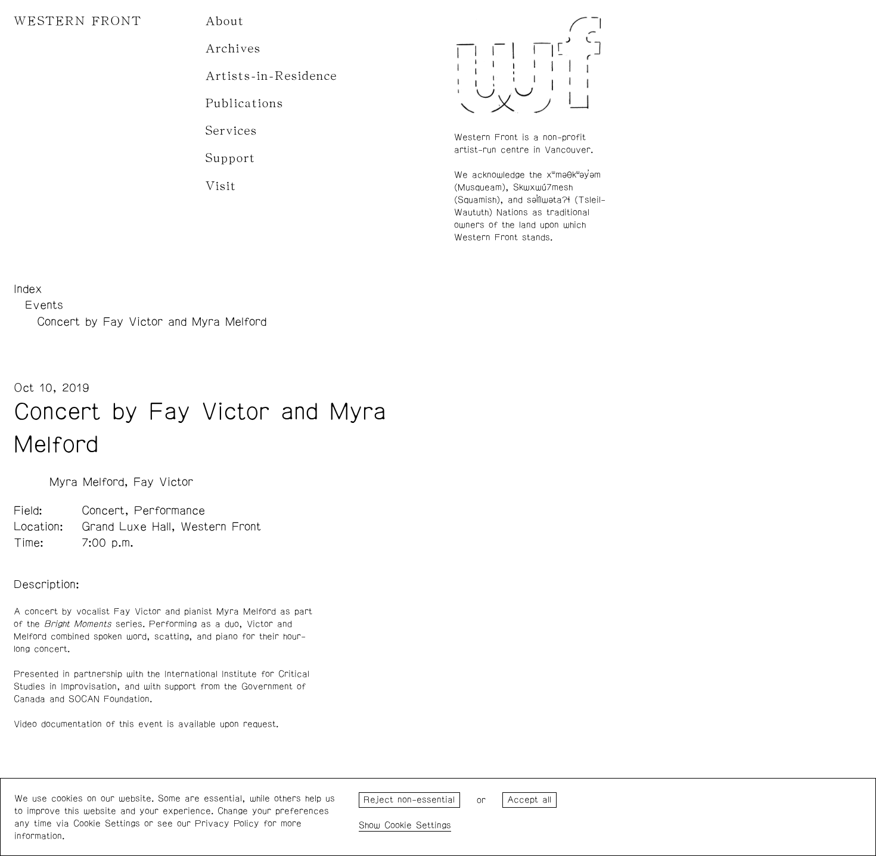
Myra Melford (86, 482)
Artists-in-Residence (271, 76)
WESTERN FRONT (78, 21)
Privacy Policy (227, 823)
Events (44, 305)
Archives (233, 48)
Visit (221, 186)
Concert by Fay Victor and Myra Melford (151, 322)
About (225, 21)
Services (231, 130)
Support (231, 158)
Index (28, 289)
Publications (245, 103)
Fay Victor (163, 482)
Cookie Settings (417, 825)
